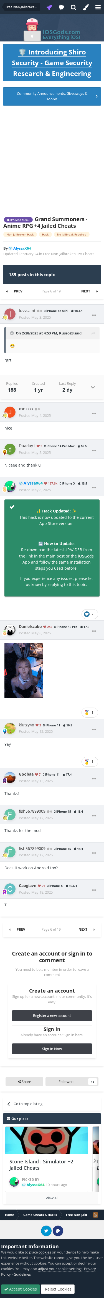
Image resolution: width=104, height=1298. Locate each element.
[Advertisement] (52, 161)
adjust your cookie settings (60, 1268)
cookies (45, 1252)
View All (52, 1197)
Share (26, 1081)
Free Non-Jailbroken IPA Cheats (68, 253)
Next (85, 291)
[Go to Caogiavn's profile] (10, 888)
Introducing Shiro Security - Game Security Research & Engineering (52, 62)
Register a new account (52, 1015)
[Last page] (97, 291)
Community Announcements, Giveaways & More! (52, 96)
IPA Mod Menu (19, 220)
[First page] (7, 291)
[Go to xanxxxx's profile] (10, 412)
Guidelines (22, 1274)
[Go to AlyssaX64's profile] (10, 486)
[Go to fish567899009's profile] (10, 814)
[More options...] (94, 315)
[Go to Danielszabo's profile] (10, 629)
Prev (18, 291)
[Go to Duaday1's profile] (10, 449)
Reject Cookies (58, 1289)
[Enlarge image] (23, 669)
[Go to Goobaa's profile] (10, 777)
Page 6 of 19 (52, 291)
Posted (35, 317)
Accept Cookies (22, 1289)
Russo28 (66, 333)
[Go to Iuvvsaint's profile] (10, 314)
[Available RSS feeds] (95, 1215)
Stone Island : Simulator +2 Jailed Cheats (41, 1164)
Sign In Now (52, 1048)
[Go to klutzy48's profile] (10, 728)
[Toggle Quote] (12, 333)
